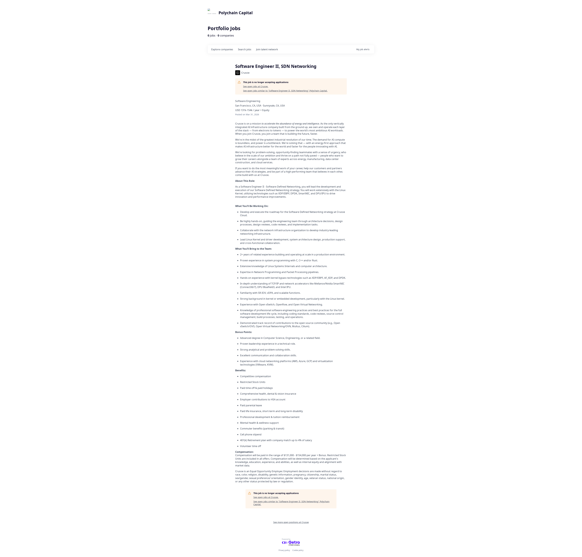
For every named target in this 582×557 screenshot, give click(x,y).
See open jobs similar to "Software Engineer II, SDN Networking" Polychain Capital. (285, 90)
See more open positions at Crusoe (291, 522)
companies (222, 49)
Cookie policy (297, 550)
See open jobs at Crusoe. (255, 86)
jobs (244, 49)
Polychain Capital (236, 12)
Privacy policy (284, 550)
